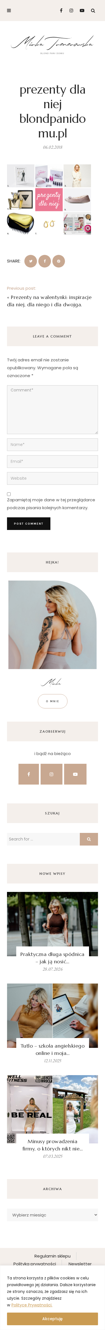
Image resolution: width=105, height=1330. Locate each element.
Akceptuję (52, 1319)
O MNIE (52, 701)
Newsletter (80, 1264)
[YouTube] (80, 10)
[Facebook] (58, 10)
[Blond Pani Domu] (52, 44)
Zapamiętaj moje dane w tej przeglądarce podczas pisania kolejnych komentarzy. (51, 504)
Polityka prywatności (34, 1264)
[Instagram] (69, 10)
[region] (52, 1297)
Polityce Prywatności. (31, 1305)
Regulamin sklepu (52, 1256)
